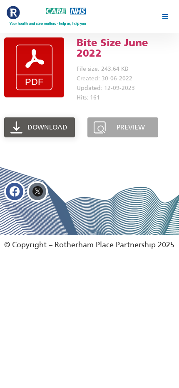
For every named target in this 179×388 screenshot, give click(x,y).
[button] (165, 16)
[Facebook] (14, 191)
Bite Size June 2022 (112, 48)
